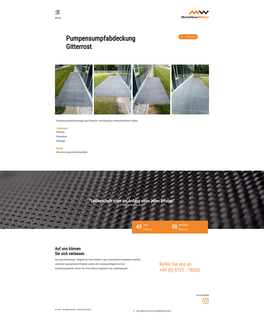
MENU (58, 17)
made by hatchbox (84, 309)
